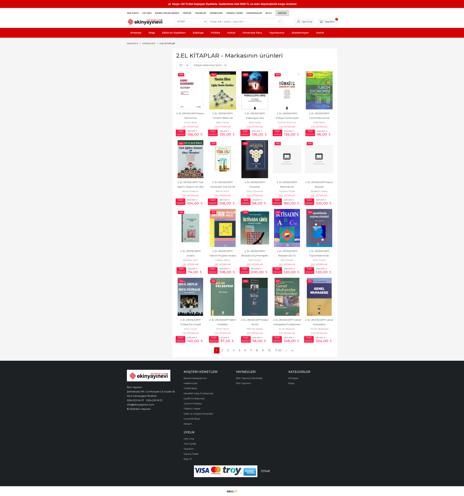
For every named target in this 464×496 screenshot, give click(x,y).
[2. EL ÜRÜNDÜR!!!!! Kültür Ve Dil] (255, 297)
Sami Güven (319, 260)
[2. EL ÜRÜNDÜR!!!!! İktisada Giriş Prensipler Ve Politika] (255, 228)
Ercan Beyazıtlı (287, 328)
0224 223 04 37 (135, 400)
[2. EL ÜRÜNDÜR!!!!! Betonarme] (287, 159)
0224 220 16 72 (154, 400)
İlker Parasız (254, 260)
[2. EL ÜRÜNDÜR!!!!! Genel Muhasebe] (319, 297)
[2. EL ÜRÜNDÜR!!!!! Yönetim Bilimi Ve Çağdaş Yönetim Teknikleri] (222, 90)
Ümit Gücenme (255, 191)
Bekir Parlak (222, 122)
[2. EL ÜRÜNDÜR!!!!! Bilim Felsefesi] (222, 297)
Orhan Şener (190, 122)
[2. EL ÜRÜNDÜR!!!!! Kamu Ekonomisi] (190, 90)
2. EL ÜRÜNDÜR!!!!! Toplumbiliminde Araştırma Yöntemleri (319, 255)
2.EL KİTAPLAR (190, 126)
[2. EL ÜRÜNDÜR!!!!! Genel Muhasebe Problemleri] (287, 297)
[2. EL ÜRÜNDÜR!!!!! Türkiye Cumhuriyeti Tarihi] (287, 90)
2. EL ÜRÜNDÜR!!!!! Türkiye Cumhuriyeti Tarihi (287, 118)
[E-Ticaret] (232, 491)
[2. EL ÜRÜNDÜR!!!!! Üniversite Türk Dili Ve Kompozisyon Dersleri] (222, 159)
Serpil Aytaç (254, 122)
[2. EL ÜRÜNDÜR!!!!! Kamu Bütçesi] (319, 159)
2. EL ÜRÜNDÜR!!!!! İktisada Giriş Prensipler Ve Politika (255, 255)
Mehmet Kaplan (254, 328)
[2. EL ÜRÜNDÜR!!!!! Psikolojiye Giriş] (255, 90)
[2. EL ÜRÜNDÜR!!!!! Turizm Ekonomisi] (319, 90)
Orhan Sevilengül (319, 328)
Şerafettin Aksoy (319, 191)
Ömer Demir (222, 328)
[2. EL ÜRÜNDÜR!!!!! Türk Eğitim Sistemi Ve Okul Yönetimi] (190, 159)
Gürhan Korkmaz (287, 122)
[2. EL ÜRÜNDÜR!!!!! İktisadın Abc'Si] (287, 228)
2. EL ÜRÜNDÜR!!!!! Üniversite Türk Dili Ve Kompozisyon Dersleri (223, 187)
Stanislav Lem (190, 260)
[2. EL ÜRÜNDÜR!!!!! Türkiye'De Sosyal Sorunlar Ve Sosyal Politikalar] (190, 297)
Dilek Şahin (319, 122)
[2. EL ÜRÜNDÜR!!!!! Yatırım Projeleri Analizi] (222, 228)
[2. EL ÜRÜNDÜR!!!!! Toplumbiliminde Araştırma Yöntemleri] (319, 228)
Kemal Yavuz (222, 191)
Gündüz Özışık (287, 191)
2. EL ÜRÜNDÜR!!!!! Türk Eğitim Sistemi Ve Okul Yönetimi (190, 187)
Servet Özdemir (190, 191)
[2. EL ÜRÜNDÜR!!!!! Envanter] (255, 159)
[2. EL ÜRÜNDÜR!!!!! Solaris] (190, 228)
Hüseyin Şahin (222, 260)
